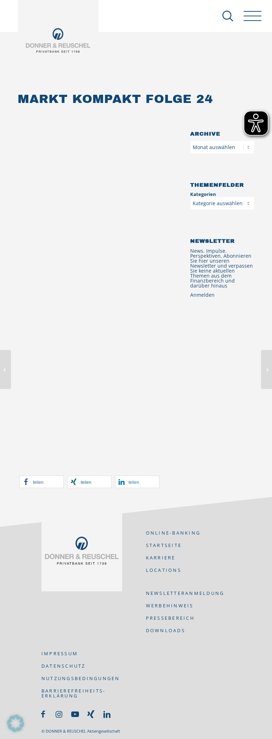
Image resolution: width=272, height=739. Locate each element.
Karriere (161, 557)
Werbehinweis (170, 605)
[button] (41, 482)
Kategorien (203, 194)
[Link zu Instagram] (59, 714)
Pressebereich (170, 618)
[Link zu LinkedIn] (107, 714)
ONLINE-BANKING (173, 533)
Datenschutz (63, 666)
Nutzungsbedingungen (80, 678)
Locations (163, 570)
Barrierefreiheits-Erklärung (73, 693)
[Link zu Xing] (91, 714)
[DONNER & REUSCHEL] (58, 40)
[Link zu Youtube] (75, 714)
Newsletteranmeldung (185, 593)
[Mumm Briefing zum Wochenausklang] (5, 369)
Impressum (59, 653)
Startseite (164, 545)
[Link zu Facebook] (43, 714)
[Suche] (224, 16)
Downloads (165, 630)
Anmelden (202, 294)
